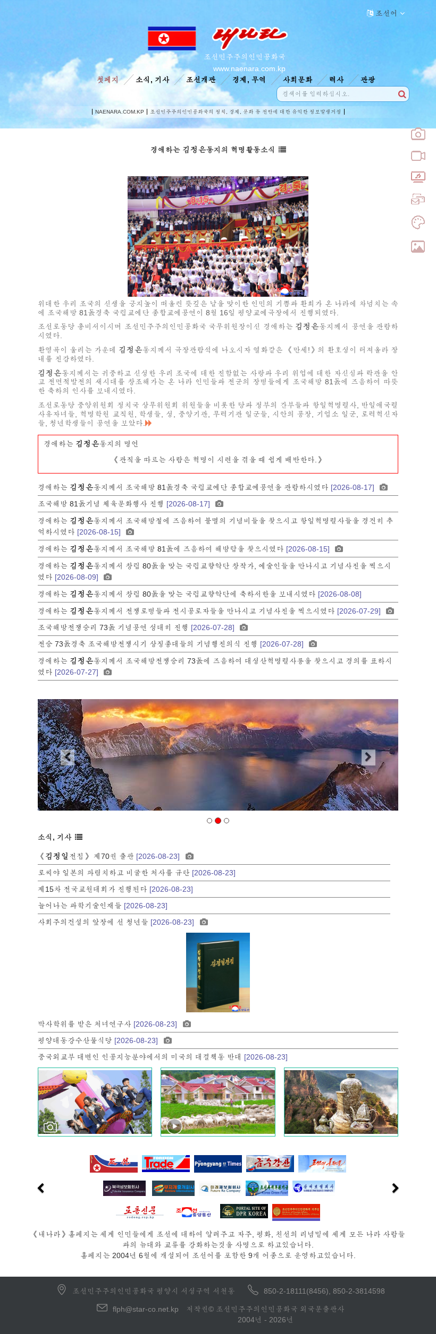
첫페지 (108, 79)
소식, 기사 (153, 79)
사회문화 (298, 79)
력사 (336, 79)
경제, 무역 (249, 79)
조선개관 (201, 79)
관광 (367, 79)
